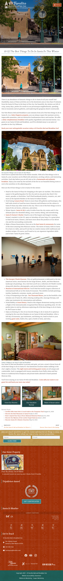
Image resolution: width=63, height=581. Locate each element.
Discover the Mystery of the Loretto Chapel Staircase (21, 418)
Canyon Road (19, 201)
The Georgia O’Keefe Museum (16, 279)
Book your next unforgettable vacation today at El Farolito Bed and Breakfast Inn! (30, 128)
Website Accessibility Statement (31, 575)
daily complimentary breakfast (14, 120)
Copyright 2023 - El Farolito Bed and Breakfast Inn (31, 573)
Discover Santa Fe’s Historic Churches (17, 420)
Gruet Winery (22, 302)
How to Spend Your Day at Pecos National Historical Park (23, 416)
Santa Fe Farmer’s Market (15, 215)
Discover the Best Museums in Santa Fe (17, 413)
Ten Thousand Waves (35, 295)
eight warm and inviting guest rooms (33, 369)
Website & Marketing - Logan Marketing (31, 578)
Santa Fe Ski (20, 210)
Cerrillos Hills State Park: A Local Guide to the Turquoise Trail (24, 411)
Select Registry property (20, 115)
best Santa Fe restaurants (45, 224)
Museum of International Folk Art (17, 288)
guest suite (15, 319)
